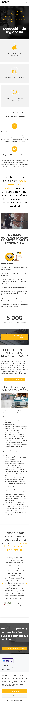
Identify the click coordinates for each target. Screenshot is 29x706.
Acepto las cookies (14, 691)
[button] (2, 584)
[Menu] (27, 2)
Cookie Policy (9, 703)
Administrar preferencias (14, 700)
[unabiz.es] (5, 2)
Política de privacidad (18, 703)
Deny (14, 696)
